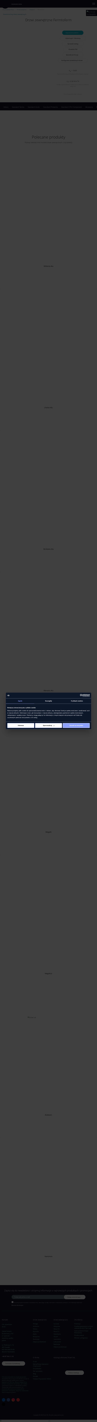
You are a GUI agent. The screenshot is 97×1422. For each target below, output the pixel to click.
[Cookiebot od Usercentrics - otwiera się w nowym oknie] (81, 695)
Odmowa (21, 725)
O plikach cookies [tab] (77, 701)
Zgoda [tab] (20, 701)
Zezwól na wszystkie (76, 725)
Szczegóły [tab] (48, 701)
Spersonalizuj (47, 725)
